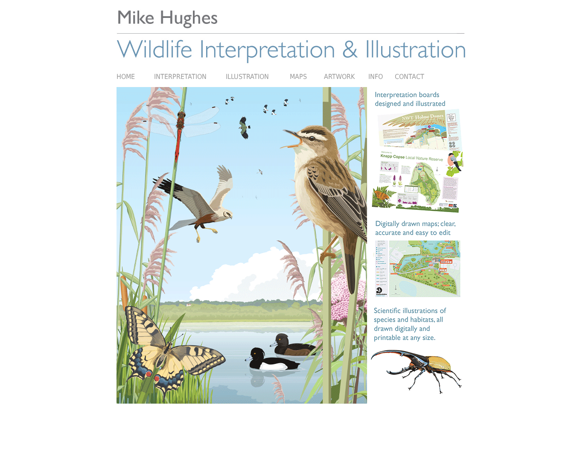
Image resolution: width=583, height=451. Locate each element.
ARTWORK (333, 77)
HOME (135, 77)
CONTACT (409, 77)
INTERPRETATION (190, 77)
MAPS (291, 77)
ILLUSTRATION (247, 77)
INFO (375, 77)
